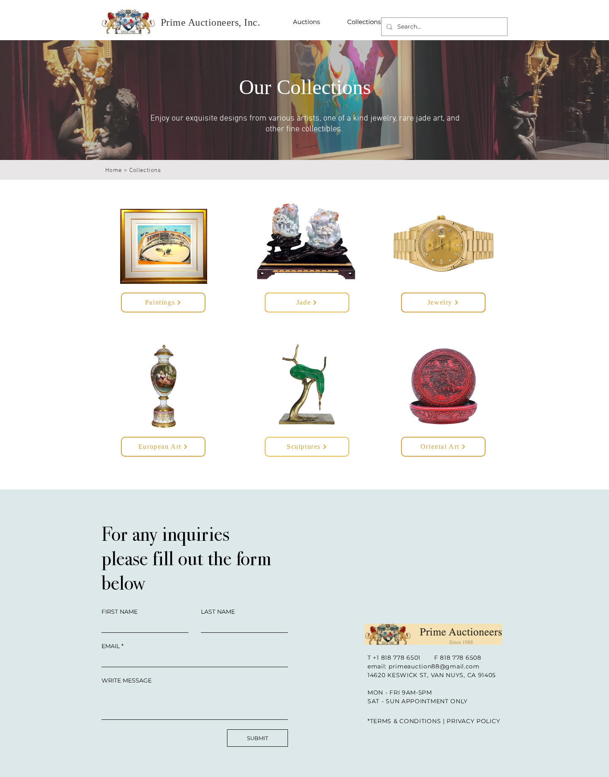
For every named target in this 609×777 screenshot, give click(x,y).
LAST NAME (218, 612)
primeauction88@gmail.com (434, 666)
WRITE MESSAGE (127, 680)
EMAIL (111, 646)
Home (113, 170)
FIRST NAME (120, 612)
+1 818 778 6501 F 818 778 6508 (427, 657)
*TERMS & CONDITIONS (404, 721)
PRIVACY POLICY (473, 721)
